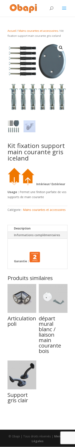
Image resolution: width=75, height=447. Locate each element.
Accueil (12, 31)
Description (22, 228)
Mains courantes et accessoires (38, 31)
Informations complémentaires (37, 235)
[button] (61, 47)
